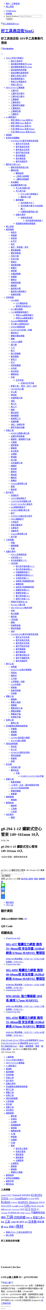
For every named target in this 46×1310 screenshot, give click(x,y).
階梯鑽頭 (15, 416)
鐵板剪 (14, 478)
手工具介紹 (21, 191)
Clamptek (16, 1195)
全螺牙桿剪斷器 (18, 436)
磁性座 (14, 617)
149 (25, 919)
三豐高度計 (16, 102)
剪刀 (13, 362)
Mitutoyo (33, 1202)
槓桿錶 (14, 271)
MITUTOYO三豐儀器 (15, 88)
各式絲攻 (15, 371)
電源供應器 (16, 628)
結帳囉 (9, 14)
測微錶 (6, 1227)
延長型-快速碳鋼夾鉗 (25, 587)
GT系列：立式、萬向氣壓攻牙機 (25, 785)
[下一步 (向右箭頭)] (4, 1308)
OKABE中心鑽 (17, 389)
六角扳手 (15, 522)
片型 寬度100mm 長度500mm (23, 132)
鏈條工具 (15, 723)
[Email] (23, 893)
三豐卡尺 (15, 91)
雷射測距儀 (16, 253)
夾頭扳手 (15, 495)
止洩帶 (14, 1122)
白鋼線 (14, 1140)
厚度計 (14, 262)
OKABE (21, 1206)
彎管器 (14, 1137)
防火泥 (14, 750)
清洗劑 (14, 747)
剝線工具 (29, 1218)
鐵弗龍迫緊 (16, 1131)
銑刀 (13, 351)
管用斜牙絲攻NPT (23, 306)
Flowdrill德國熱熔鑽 (19, 321)
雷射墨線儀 (16, 250)
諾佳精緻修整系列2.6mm (21, 67)
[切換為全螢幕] (7, 1306)
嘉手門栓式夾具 (22, 153)
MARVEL (23, 1202)
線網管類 (10, 797)
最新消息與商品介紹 (19, 167)
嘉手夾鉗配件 (21, 161)
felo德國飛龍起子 (18, 507)
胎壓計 (14, 268)
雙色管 (14, 1116)
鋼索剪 (14, 472)
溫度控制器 (16, 690)
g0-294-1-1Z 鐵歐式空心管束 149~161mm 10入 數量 (22, 870)
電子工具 (10, 664)
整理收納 (10, 803)
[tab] (25, 902)
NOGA (42, 1202)
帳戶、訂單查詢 (13, 4)
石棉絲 (14, 1119)
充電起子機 (16, 717)
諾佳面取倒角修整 (18, 70)
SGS (22, 1209)
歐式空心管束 (27, 879)
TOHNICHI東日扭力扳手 (21, 516)
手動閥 (14, 729)
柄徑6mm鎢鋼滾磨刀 (24, 318)
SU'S (27, 1209)
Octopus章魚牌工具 (19, 484)
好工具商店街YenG (17, 31)
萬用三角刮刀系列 (18, 76)
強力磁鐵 (15, 614)
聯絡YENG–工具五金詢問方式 (19, 1232)
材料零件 (10, 815)
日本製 (32, 1221)
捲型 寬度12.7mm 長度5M (22, 120)
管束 (36, 879)
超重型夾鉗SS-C (23, 590)
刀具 (9, 1217)
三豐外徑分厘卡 (18, 93)
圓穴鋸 (14, 345)
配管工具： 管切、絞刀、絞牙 (24, 386)
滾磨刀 (12, 1227)
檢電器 (14, 667)
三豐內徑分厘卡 (18, 96)
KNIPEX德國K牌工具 (20, 433)
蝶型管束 (20, 1154)
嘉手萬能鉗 (21, 158)
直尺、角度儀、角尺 (19, 247)
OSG (27, 1205)
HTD (37, 1198)
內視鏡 (14, 693)
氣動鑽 (14, 794)
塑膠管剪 (15, 445)
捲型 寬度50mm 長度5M (21, 126)
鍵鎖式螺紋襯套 (18, 336)
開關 (13, 622)
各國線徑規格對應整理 (25, 223)
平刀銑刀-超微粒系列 (20, 324)
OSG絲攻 (15, 300)
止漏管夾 (15, 1163)
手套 (13, 549)
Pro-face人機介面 (18, 605)
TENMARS (4, 1213)
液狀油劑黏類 (12, 744)
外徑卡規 (15, 259)
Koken (5, 1202)
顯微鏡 (14, 286)
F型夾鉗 (14, 563)
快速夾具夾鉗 (26, 218)
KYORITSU (14, 1202)
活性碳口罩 (16, 767)
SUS (33, 1209)
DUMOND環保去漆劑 (20, 752)
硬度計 (14, 280)
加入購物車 (6, 876)
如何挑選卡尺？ (27, 203)
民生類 (9, 764)
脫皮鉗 (14, 469)
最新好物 (10, 1181)
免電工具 (10, 720)
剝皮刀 (14, 359)
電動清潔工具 (17, 708)
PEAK (33, 1206)
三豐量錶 (15, 99)
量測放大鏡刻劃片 (18, 291)
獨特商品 (15, 770)
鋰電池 (14, 676)
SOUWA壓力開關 (18, 741)
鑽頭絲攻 (15, 374)
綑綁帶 (14, 806)
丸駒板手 (15, 528)
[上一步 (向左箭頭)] (2, 1308)
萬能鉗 (14, 489)
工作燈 (14, 679)
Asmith (3, 1195)
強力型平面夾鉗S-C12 (25, 566)
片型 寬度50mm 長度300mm (22, 129)
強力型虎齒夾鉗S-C (24, 569)
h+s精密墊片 (11, 117)
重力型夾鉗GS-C (23, 596)
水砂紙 (14, 368)
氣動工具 (10, 779)
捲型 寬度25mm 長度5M (21, 123)
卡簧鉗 (14, 442)
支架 (26, 1222)
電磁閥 (14, 735)
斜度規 (14, 238)
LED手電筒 (16, 685)
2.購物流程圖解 (22, 179)
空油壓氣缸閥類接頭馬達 (16, 726)
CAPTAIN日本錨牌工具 (21, 501)
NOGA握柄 (15, 1206)
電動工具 (10, 696)
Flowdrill (11, 1198)
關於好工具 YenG (13, 164)
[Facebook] (23, 889)
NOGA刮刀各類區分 (29, 194)
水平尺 (14, 241)
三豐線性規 (16, 111)
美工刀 (14, 407)
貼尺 (13, 244)
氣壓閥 (14, 732)
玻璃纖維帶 (16, 1125)
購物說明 (20, 173)
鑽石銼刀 (15, 333)
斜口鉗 (14, 460)
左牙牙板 (20, 380)
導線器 (14, 800)
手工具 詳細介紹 (23, 188)
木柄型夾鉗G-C (22, 578)
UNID (22, 1213)
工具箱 (14, 809)
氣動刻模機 (16, 782)
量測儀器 (20, 200)
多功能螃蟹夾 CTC (19, 560)
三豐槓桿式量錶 (18, 105)
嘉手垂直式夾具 (22, 147)
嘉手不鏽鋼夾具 (22, 658)
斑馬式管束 (21, 1152)
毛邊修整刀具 (17, 398)
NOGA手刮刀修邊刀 (15, 58)
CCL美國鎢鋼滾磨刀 (19, 312)
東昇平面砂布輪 (18, 427)
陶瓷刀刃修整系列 (18, 82)
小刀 (13, 348)
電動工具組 (16, 702)
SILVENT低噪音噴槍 (20, 788)
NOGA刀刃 (6, 1206)
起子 (13, 513)
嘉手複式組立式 (22, 655)
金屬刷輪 (15, 421)
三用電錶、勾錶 (18, 682)
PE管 (13, 1143)
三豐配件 (15, 114)
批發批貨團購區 (13, 138)
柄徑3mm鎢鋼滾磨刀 (24, 315)
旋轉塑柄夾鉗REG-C (24, 575)
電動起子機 (16, 714)
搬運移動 (15, 546)
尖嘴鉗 (14, 454)
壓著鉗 (14, 448)
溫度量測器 (16, 265)
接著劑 (14, 758)
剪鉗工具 (10, 430)
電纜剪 (14, 481)
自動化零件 (21, 215)
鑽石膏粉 (15, 413)
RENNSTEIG (16, 1209)
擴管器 (14, 1166)
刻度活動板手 (17, 525)
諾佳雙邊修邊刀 (18, 79)
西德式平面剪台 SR (19, 602)
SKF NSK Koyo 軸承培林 (21, 608)
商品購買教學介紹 (18, 185)
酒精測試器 (16, 283)
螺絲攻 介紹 (26, 197)
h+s (28, 1198)
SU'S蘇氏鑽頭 (17, 309)
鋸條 (13, 410)
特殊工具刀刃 (17, 85)
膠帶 (13, 761)
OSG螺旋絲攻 (22, 303)
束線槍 (14, 1128)
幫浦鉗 (14, 457)
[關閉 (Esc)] (2, 1306)
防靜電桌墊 (16, 625)
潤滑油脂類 (16, 755)
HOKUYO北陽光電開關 (21, 670)
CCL (9, 1195)
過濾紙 (9, 135)
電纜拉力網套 (17, 1172)
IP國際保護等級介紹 (29, 212)
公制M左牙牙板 (27, 383)
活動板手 (15, 531)
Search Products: (12, 16)
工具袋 (14, 812)
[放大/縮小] (9, 1306)
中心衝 (14, 392)
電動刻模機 (16, 711)
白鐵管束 (20, 1160)
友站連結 (15, 182)
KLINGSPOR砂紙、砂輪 (21, 330)
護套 (13, 339)
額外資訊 (10, 902)
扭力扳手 (20, 1222)
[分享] (23, 897)
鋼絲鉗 (14, 475)
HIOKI (32, 1198)
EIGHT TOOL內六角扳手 (22, 504)
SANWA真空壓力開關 (20, 738)
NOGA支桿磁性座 (18, 554)
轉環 (13, 817)
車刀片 (14, 404)
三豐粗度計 (16, 108)
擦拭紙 (14, 395)
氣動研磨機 (16, 791)
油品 (13, 401)
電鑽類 (14, 705)
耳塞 (13, 543)
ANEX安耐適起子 (18, 498)
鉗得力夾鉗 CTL (23, 599)
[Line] (23, 885)
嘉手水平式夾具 (22, 144)
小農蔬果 (10, 1057)
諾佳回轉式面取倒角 (19, 73)
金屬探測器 (16, 294)
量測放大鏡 (16, 289)
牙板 (13, 377)
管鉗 (13, 487)
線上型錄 (10, 7)
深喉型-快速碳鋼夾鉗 (25, 581)
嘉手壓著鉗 (21, 156)
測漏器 (14, 277)
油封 (13, 631)
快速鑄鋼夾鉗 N (22, 572)
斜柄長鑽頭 (16, 365)
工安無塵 (10, 540)
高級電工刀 (16, 419)
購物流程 (15, 170)
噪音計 (14, 232)
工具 (7, 1221)
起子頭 (14, 537)
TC (38, 1209)
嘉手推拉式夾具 (22, 150)
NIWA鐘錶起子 (17, 519)
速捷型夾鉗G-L (22, 593)
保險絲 (14, 673)
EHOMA (26, 1195)
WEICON (27, 1213)
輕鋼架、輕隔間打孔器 (20, 439)
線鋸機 (14, 699)
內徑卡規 (15, 256)
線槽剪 (14, 466)
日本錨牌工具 (17, 463)
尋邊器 (14, 235)
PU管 (13, 1134)
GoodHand (21, 1198)
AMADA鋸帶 (16, 342)
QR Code (9, 905)
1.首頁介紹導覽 (22, 176)
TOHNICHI (13, 1212)
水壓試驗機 (16, 274)
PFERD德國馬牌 (18, 327)
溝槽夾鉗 (20, 584)
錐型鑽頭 (15, 356)
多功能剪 (15, 451)
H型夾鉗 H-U (16, 557)
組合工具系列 (17, 61)
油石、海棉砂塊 (18, 424)
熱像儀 (14, 687)
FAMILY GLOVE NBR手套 (32, 776)
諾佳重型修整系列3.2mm (21, 64)
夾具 (13, 611)
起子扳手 (10, 492)
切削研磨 (10, 297)
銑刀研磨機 (16, 354)
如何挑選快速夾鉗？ (34, 221)
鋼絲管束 (20, 1157)
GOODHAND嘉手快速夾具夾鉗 (24, 141)
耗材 (19, 1226)
